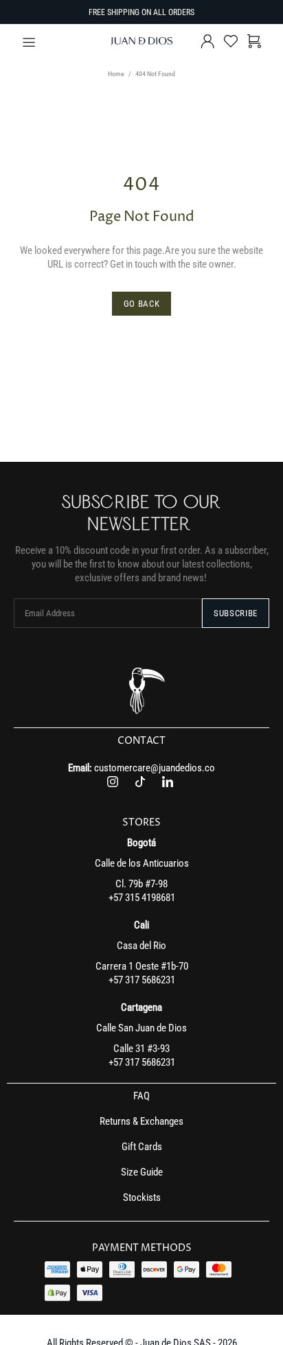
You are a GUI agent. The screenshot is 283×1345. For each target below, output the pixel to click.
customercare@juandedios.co (154, 768)
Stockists (142, 1197)
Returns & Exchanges (141, 1121)
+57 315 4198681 (142, 897)
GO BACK (142, 304)
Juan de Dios (141, 41)
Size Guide (142, 1172)
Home (116, 74)
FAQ (141, 1096)
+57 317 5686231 (142, 980)
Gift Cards (142, 1147)
